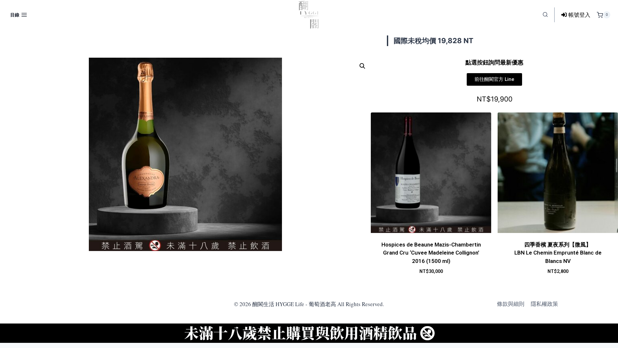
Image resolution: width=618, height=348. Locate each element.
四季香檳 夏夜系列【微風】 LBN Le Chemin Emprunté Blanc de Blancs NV (558, 252)
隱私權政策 (544, 304)
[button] (362, 66)
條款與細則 (510, 304)
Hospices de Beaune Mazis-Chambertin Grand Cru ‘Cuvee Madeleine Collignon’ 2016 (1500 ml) (431, 252)
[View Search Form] (545, 15)
